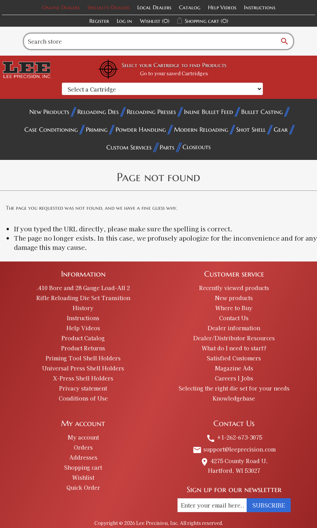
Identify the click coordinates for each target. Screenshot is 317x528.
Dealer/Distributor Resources (234, 338)
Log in (124, 20)
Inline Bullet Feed (208, 111)
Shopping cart (83, 467)
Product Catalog (83, 338)
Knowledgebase (234, 398)
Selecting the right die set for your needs (234, 388)
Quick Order (83, 487)
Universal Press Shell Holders (83, 368)
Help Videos (222, 7)
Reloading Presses (151, 111)
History (83, 308)
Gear (281, 129)
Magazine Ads (234, 368)
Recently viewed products (234, 288)
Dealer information (234, 328)
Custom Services (129, 147)
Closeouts (196, 147)
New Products (49, 111)
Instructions (259, 7)
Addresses (83, 457)
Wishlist (83, 477)
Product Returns (83, 348)
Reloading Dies (98, 111)
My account (83, 437)
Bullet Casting (262, 111)
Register (99, 20)
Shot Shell (251, 129)
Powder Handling (141, 129)
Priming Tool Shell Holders (83, 358)
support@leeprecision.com (234, 449)
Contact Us (234, 318)
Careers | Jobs (234, 378)
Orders (83, 447)
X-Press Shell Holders (83, 378)
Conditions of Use (83, 398)
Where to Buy (233, 308)
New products (234, 298)
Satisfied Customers (234, 358)
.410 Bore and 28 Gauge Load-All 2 (83, 288)
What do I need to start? (234, 348)
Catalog (189, 7)
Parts (167, 147)
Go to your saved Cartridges (174, 73)
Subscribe (268, 505)
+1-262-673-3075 (234, 437)
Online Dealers (61, 7)
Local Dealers (154, 7)
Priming (96, 129)
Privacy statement (83, 388)
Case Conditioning (51, 129)
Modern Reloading (201, 129)
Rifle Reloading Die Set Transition (83, 298)
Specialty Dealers (108, 7)
